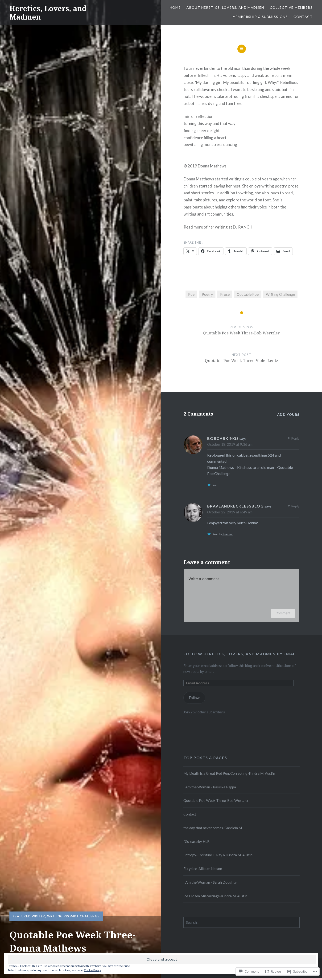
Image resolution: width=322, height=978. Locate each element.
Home (175, 7)
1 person (227, 534)
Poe (191, 294)
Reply (295, 438)
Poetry (207, 294)
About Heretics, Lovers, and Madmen (225, 7)
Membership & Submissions (260, 17)
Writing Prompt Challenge (73, 916)
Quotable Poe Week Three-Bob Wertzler (216, 800)
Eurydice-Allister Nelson (202, 868)
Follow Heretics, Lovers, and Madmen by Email (240, 654)
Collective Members (291, 7)
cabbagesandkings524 (255, 455)
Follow (194, 697)
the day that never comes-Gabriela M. (213, 828)
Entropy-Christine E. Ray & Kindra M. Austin (217, 855)
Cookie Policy (92, 970)
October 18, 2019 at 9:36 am (229, 444)
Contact (303, 17)
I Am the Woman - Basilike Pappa (209, 787)
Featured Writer (29, 916)
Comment (283, 613)
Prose (225, 294)
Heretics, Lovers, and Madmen (48, 13)
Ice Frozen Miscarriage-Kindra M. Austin (215, 896)
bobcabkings (223, 438)
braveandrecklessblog (235, 506)
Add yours (288, 414)
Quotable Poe (248, 294)
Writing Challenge (280, 294)
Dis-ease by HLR (196, 841)
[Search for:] (241, 922)
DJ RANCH (242, 227)
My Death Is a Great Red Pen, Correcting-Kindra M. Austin (229, 773)
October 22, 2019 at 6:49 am (229, 512)
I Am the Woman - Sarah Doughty (210, 882)
